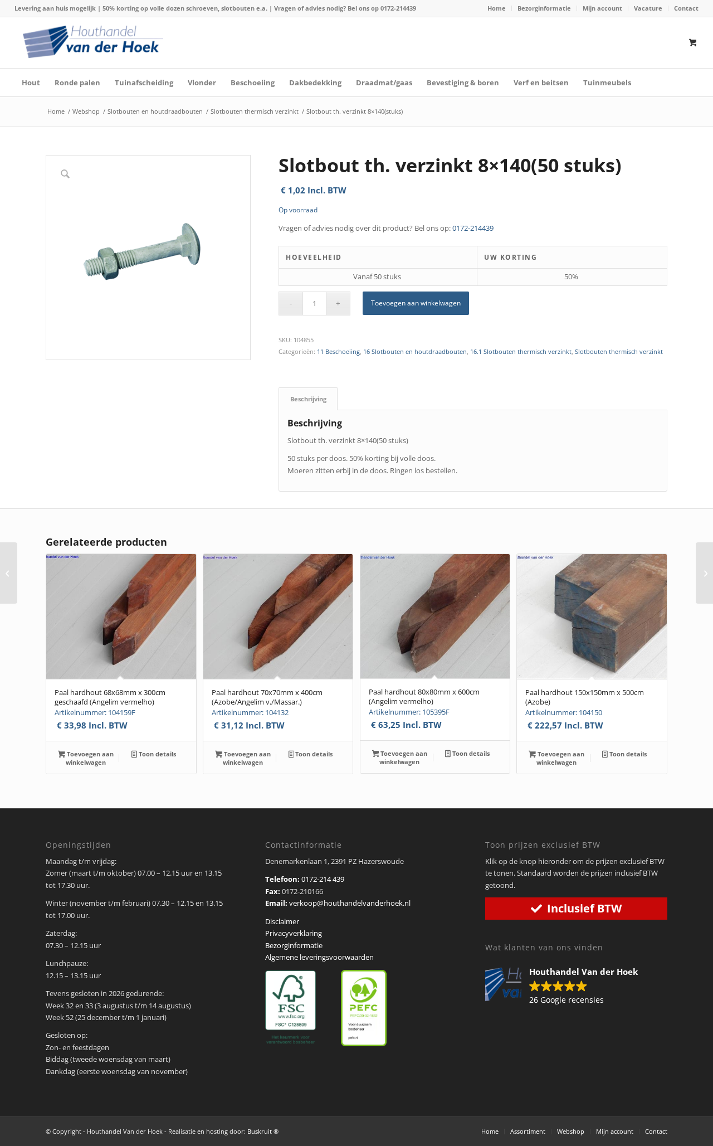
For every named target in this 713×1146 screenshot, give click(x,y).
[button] (567, 986)
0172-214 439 (322, 879)
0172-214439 (398, 8)
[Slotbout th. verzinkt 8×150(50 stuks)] (704, 573)
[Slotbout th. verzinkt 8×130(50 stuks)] (8, 573)
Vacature (648, 8)
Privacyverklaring (293, 933)
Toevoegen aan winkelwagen (416, 303)
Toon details (156, 754)
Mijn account (602, 8)
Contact (686, 8)
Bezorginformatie (544, 8)
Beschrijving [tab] (308, 399)
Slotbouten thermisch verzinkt (619, 351)
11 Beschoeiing (338, 351)
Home (496, 8)
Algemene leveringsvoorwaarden (319, 957)
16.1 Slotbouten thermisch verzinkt (521, 351)
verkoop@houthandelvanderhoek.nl (350, 903)
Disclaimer (282, 921)
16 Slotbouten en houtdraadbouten (415, 351)
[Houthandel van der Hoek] (93, 42)
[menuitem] (497, 8)
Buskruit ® (263, 1131)
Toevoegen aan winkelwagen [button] (89, 758)
